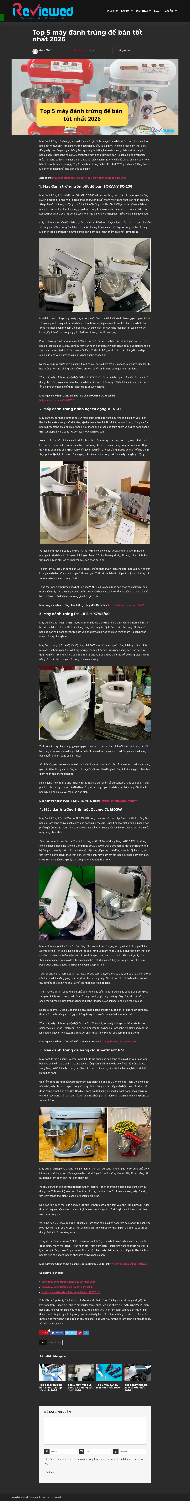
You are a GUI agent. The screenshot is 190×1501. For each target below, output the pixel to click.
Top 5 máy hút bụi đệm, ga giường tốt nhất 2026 (80, 1387)
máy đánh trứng (54, 1342)
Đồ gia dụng (124, 50)
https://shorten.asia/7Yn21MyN (120, 800)
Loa (156, 11)
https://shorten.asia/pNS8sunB (118, 1041)
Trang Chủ (111, 11)
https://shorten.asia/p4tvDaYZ (126, 605)
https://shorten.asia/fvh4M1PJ (57, 400)
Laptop (125, 11)
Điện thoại (142, 11)
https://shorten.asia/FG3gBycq (129, 1263)
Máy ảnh (169, 11)
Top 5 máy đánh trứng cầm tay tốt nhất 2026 (66, 1287)
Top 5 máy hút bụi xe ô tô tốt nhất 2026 (136, 1387)
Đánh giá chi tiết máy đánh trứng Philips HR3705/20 (70, 1292)
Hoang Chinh (45, 50)
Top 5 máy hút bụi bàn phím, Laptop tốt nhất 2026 (50, 1387)
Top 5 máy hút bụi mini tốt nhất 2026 (108, 1386)
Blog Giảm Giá (55, 1497)
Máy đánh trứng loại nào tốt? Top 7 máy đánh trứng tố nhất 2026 (89, 177)
